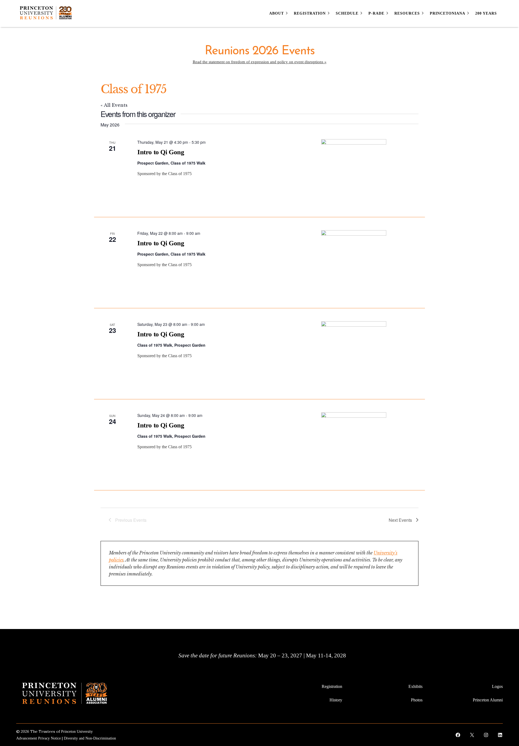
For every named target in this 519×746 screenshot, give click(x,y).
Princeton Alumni (488, 700)
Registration (332, 686)
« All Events (114, 105)
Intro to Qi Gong (160, 152)
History (336, 700)
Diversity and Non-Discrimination (90, 738)
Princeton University (77, 732)
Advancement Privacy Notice (38, 738)
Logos (497, 686)
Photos (416, 700)
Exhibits (415, 686)
